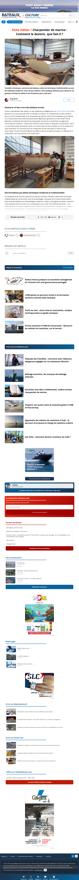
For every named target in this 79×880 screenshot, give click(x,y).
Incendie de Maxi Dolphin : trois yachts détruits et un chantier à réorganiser (38, 719)
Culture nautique (14, 22)
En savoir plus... (39, 870)
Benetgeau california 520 (14, 528)
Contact (12, 856)
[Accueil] (3, 21)
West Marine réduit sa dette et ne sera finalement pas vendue (35, 712)
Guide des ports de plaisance (39, 479)
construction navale (63, 111)
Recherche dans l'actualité (25, 856)
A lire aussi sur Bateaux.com (17, 347)
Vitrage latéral (10, 544)
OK (45, 870)
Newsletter (39, 856)
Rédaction (4, 856)
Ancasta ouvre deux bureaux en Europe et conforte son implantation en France (40, 727)
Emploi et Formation (39, 268)
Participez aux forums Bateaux (39, 548)
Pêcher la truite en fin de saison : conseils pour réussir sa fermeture (36, 761)
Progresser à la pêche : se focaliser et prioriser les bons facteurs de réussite (38, 745)
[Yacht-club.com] (72, 856)
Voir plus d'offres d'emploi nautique (39, 782)
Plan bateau (10, 540)
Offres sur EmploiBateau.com (19, 772)
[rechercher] (70, 15)
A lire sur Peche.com (14, 738)
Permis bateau (59, 22)
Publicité (48, 856)
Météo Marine (46, 22)
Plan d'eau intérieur (31, 22)
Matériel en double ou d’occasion (17, 531)
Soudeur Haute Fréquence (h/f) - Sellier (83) (20, 778)
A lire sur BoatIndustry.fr (16, 704)
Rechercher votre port (39, 587)
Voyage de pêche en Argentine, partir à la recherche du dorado (35, 753)
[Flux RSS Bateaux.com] (76, 856)
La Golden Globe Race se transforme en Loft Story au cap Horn (39, 491)
